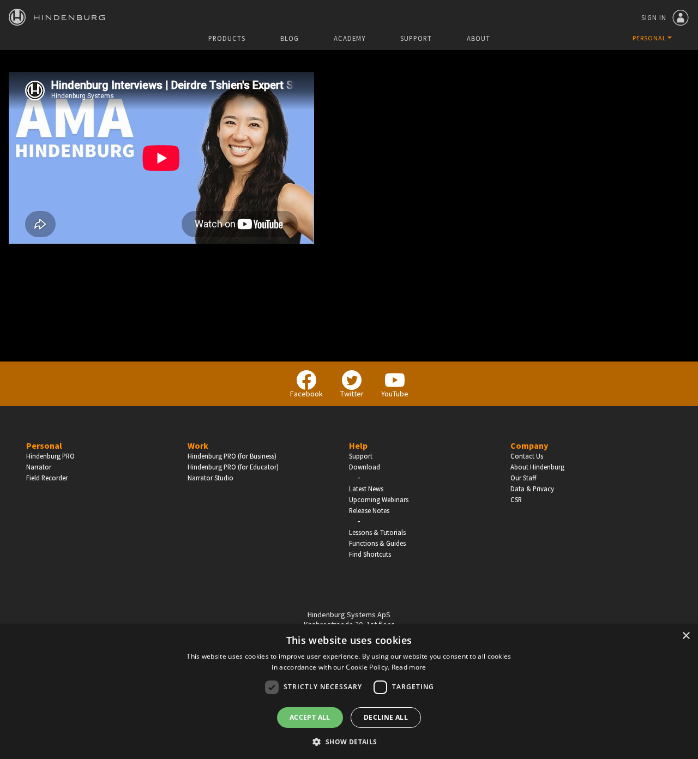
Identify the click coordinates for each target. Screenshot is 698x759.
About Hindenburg (537, 466)
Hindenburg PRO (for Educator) (233, 466)
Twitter (352, 394)
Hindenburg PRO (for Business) (232, 455)
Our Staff (523, 477)
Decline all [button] (386, 717)
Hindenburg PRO (50, 455)
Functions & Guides (377, 543)
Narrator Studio (210, 477)
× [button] (686, 636)
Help (358, 445)
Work (198, 445)
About (478, 38)
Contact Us (526, 455)
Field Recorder (47, 477)
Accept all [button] (310, 717)
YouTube (394, 394)
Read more (409, 667)
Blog (289, 38)
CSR (516, 499)
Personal (44, 445)
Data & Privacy (532, 488)
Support (416, 38)
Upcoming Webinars (378, 499)
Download (364, 466)
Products (226, 38)
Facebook (306, 394)
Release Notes (369, 510)
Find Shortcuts (370, 554)
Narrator (38, 466)
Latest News (366, 488)
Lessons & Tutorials (377, 532)
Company (529, 445)
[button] (349, 741)
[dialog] (349, 691)
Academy (349, 38)
